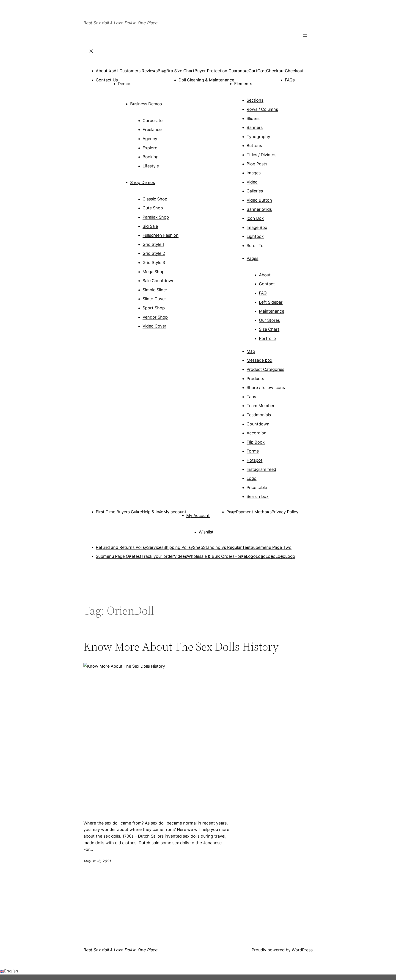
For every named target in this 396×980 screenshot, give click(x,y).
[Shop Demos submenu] (161, 181)
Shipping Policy (178, 547)
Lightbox (255, 236)
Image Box (257, 227)
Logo (251, 478)
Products (255, 378)
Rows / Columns (262, 109)
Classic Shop (155, 199)
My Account (198, 515)
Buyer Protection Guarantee (222, 70)
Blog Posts (257, 163)
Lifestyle (151, 166)
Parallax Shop (156, 217)
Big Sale (150, 226)
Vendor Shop (155, 317)
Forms (253, 451)
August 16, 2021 (97, 861)
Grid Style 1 (153, 244)
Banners (255, 127)
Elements (243, 83)
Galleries (255, 191)
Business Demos (146, 103)
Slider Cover (154, 298)
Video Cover (154, 326)
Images (254, 172)
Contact (267, 283)
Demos (124, 83)
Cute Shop (153, 207)
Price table (257, 487)
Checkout (275, 70)
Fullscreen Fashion (161, 235)
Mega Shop (154, 271)
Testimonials (259, 414)
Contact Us (107, 80)
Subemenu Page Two (271, 547)
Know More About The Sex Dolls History (181, 646)
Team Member (261, 405)
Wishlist (206, 532)
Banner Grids (259, 209)
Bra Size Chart (180, 70)
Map (251, 351)
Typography (258, 136)
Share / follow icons (266, 387)
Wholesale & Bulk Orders (210, 556)
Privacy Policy (285, 511)
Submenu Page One (115, 556)
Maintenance (271, 311)
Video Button (259, 200)
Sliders (253, 118)
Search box (258, 496)
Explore (150, 147)
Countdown (258, 424)
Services (155, 547)
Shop (198, 547)
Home (240, 556)
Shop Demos (142, 182)
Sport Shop (154, 307)
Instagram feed (261, 469)
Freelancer (153, 129)
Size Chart (269, 329)
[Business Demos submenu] (168, 102)
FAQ (263, 293)
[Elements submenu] (258, 82)
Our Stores (269, 320)
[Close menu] (91, 52)
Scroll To (255, 245)
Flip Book (256, 442)
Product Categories (265, 369)
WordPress (302, 949)
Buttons (254, 145)
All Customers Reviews (136, 70)
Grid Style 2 (154, 253)
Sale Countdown (159, 280)
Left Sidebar (271, 302)
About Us (105, 70)
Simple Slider (155, 289)
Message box (259, 360)
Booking (151, 156)
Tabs (251, 396)
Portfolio (267, 338)
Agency (150, 138)
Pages (252, 258)
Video (252, 182)
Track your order (157, 556)
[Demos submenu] (137, 82)
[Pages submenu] (264, 257)
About (265, 274)
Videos (180, 556)
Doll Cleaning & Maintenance (206, 80)
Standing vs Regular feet (227, 547)
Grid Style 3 (154, 262)
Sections (255, 100)
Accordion (257, 432)
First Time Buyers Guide (119, 511)
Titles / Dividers (261, 154)
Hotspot (254, 460)
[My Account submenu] (216, 514)
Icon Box (255, 218)
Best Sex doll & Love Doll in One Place (120, 22)
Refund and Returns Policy (121, 547)
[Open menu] (305, 37)
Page (231, 511)
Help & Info (152, 511)
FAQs (290, 80)
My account (174, 511)
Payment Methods (254, 511)
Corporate (152, 120)
